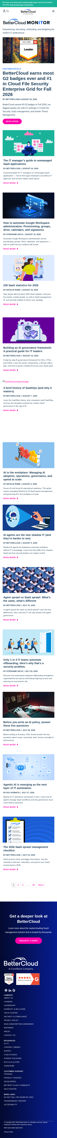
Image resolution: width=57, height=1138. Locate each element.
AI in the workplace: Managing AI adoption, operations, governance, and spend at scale (27, 476)
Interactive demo (12, 1058)
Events (7, 1051)
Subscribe (9, 1066)
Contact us (9, 1035)
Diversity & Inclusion (14, 1009)
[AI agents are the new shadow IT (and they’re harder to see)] (28, 517)
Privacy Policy (11, 1020)
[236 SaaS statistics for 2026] (28, 268)
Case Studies (10, 1055)
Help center (10, 1089)
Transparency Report (15, 1101)
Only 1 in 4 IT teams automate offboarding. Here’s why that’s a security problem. (23, 663)
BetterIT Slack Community (17, 1085)
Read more (10, 183)
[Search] (7, 11)
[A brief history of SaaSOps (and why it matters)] (16, 381)
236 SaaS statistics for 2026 (20, 285)
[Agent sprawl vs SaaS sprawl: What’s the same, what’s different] (28, 580)
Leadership (9, 1005)
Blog (6, 1043)
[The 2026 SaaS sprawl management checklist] (28, 829)
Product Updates (12, 1078)
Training (8, 1074)
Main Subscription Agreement (19, 1024)
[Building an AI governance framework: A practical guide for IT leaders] (28, 330)
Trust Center (11, 1013)
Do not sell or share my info (18, 1097)
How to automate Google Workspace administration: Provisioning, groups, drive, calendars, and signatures (27, 226)
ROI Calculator (11, 1062)
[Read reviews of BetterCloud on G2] (28, 978)
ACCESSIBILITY (10, 1105)
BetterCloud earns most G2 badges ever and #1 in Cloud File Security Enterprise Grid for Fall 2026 (28, 84)
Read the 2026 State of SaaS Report (21, 5)
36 (33, 885)
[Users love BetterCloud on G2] (9, 978)
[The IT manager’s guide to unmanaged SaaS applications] (28, 143)
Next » (41, 885)
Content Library (12, 1047)
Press (7, 1031)
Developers (10, 1082)
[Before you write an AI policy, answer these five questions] (28, 705)
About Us (8, 998)
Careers (8, 1002)
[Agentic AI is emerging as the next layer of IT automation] (28, 767)
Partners (9, 1028)
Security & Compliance (15, 1017)
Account (4, 11)
